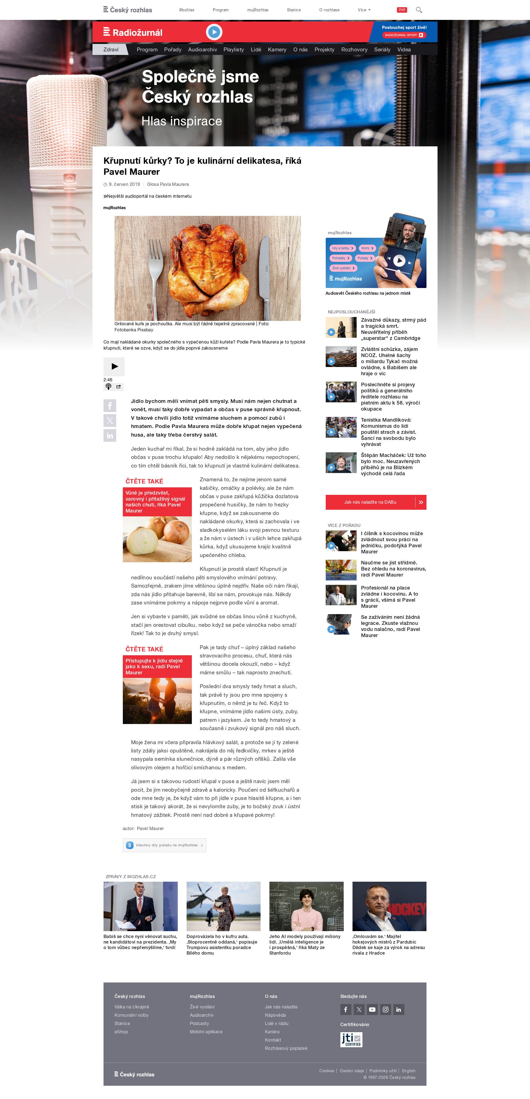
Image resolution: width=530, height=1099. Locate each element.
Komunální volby (132, 1015)
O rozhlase (329, 10)
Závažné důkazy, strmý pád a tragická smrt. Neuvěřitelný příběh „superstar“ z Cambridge (393, 329)
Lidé (256, 49)
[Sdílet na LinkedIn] (110, 435)
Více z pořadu (344, 525)
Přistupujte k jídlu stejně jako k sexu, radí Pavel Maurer (154, 666)
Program (221, 10)
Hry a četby (340, 248)
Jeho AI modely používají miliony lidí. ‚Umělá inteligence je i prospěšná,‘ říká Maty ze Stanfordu (304, 945)
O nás (300, 49)
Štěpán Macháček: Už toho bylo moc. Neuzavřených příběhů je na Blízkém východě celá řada (393, 464)
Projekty (325, 49)
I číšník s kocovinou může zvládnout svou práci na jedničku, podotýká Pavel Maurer (392, 542)
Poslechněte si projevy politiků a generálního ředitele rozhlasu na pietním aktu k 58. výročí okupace (390, 397)
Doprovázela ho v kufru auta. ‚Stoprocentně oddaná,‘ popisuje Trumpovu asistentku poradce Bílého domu (222, 945)
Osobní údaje (352, 1071)
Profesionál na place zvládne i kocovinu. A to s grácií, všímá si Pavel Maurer (389, 597)
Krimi (365, 248)
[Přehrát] (114, 366)
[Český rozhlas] (128, 10)
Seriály (382, 49)
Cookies (326, 1071)
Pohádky (338, 258)
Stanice (294, 10)
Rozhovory (354, 49)
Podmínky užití (383, 1071)
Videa (404, 49)
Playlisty (234, 49)
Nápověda (275, 1015)
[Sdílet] (118, 387)
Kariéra (272, 1031)
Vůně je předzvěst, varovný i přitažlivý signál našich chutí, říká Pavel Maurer (155, 502)
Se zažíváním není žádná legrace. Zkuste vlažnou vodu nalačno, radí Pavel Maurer (390, 626)
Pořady (173, 49)
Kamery (277, 49)
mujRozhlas (258, 10)
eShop (121, 1031)
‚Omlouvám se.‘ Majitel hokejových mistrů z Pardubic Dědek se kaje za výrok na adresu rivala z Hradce (389, 945)
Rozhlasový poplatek (286, 1048)
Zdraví (111, 49)
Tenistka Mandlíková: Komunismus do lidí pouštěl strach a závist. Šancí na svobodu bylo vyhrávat (389, 432)
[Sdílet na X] (110, 420)
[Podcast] (108, 387)
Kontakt (273, 1040)
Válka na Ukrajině (132, 1007)
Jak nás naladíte (281, 1007)
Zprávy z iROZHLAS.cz (131, 876)
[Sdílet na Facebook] (110, 405)
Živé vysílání (341, 268)
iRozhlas (187, 10)
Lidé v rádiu (277, 1023)
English (408, 1071)
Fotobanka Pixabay (134, 329)
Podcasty (199, 1023)
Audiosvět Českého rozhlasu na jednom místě (368, 293)
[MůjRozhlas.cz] (115, 208)
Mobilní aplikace (206, 1031)
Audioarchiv (202, 49)
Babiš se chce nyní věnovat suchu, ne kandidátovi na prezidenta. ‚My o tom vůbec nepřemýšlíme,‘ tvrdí (140, 942)
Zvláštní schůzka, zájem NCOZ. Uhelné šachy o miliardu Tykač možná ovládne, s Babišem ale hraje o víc (389, 361)
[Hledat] (419, 10)
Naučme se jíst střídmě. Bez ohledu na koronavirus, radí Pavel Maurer (393, 569)
